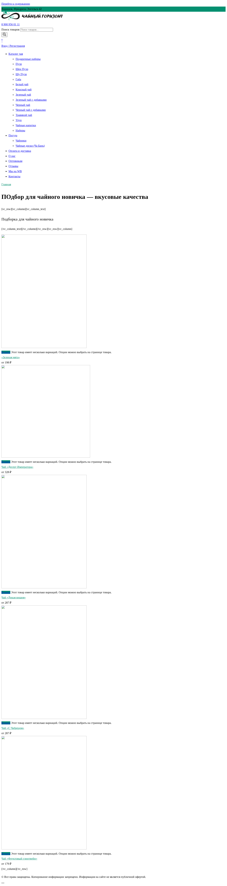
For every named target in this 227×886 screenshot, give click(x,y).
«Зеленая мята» (10, 357)
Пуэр (19, 63)
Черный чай (23, 104)
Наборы (20, 130)
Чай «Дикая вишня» (13, 597)
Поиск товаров (10, 29)
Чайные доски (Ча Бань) (30, 145)
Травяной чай (24, 115)
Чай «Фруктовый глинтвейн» (19, 858)
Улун (19, 120)
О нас (12, 156)
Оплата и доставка (20, 150)
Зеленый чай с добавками (31, 99)
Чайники (21, 140)
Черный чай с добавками (31, 109)
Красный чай (24, 89)
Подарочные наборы (28, 58)
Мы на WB (15, 171)
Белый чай (22, 84)
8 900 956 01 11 (10, 24)
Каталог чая (16, 53)
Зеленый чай (23, 94)
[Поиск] (4, 34)
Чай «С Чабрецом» (12, 728)
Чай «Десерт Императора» (17, 466)
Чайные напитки (26, 125)
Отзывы (13, 166)
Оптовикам (15, 160)
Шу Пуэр (21, 74)
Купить (5, 352)
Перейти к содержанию (15, 3)
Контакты (14, 176)
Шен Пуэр (22, 69)
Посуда (13, 135)
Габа (18, 79)
